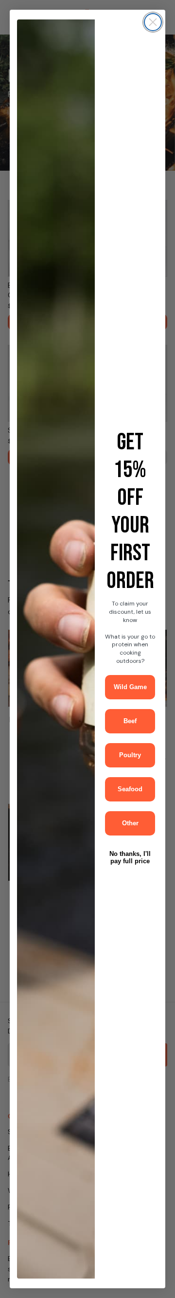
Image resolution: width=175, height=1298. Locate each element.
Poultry (130, 755)
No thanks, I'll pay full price (130, 857)
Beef (130, 721)
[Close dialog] (152, 22)
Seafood (130, 789)
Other (130, 823)
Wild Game (130, 687)
